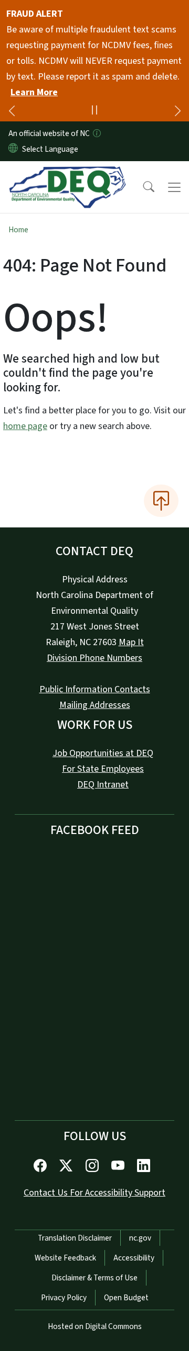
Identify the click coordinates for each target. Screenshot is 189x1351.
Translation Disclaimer (75, 1238)
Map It (131, 642)
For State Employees (103, 768)
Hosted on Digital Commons (95, 1326)
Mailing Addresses (94, 705)
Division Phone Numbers (94, 658)
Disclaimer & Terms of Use (94, 1278)
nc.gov (140, 1238)
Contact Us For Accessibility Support (94, 1192)
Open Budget (126, 1297)
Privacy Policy (64, 1297)
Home (18, 229)
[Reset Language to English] (13, 149)
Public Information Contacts (94, 689)
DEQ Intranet (103, 784)
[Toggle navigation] (174, 187)
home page (25, 426)
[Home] (67, 173)
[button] (141, 187)
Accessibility (133, 1258)
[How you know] (96, 133)
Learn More (34, 92)
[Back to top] (161, 501)
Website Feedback (65, 1258)
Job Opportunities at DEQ (102, 753)
